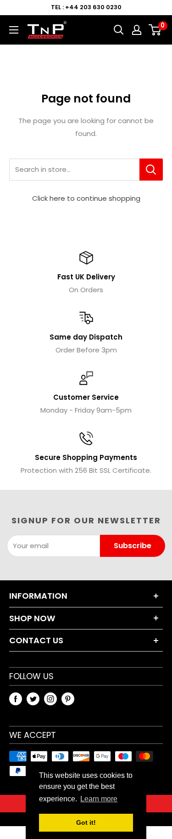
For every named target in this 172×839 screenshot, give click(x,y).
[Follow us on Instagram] (50, 698)
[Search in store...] (151, 170)
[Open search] (119, 30)
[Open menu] (13, 30)
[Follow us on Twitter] (33, 698)
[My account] (136, 30)
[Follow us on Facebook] (15, 698)
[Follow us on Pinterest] (67, 698)
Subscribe (132, 545)
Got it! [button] (86, 822)
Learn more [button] (98, 799)
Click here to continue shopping (86, 198)
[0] (155, 29)
